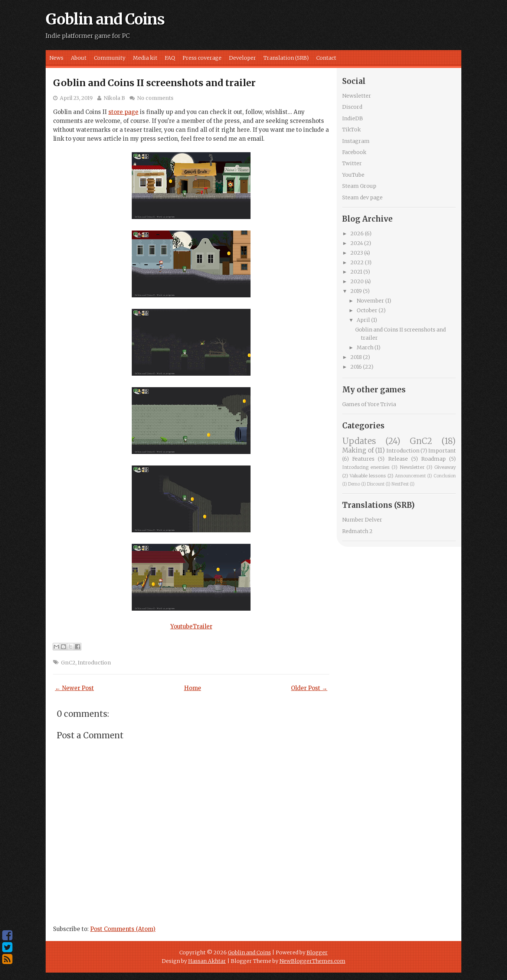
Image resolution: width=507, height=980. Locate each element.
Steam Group (359, 186)
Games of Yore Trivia (369, 404)
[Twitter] (7, 947)
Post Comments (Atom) (123, 928)
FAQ (170, 58)
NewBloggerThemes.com (312, 961)
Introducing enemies (366, 467)
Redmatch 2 (357, 531)
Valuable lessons (368, 475)
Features (363, 458)
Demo (354, 484)
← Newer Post (74, 688)
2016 (356, 366)
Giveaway (445, 467)
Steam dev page (362, 197)
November (370, 300)
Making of (358, 450)
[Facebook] (7, 935)
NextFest (400, 484)
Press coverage (202, 58)
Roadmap (433, 458)
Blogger (317, 952)
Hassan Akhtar (207, 961)
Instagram (356, 141)
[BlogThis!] (63, 646)
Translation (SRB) (286, 58)
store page (123, 111)
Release (398, 458)
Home (192, 688)
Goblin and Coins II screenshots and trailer (154, 83)
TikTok (351, 129)
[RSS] (7, 959)
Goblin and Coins (105, 19)
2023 (356, 252)
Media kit (145, 58)
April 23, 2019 (76, 98)
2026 (357, 233)
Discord (352, 107)
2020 (357, 281)
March (365, 347)
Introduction (94, 662)
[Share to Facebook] (77, 646)
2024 (356, 243)
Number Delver (362, 519)
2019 (356, 291)
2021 (356, 271)
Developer (242, 58)
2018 (356, 357)
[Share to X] (70, 646)
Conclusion (445, 475)
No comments (155, 98)
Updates (359, 441)
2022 (357, 262)
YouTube (353, 175)
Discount (376, 484)
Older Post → (309, 688)
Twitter (352, 163)
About (78, 58)
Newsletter (356, 95)
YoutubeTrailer (191, 626)
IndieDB (352, 118)
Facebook (354, 152)
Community (109, 58)
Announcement (410, 475)
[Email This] (56, 646)
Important (442, 450)
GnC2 (68, 662)
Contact (326, 58)
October (367, 310)
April (363, 320)
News (56, 58)
